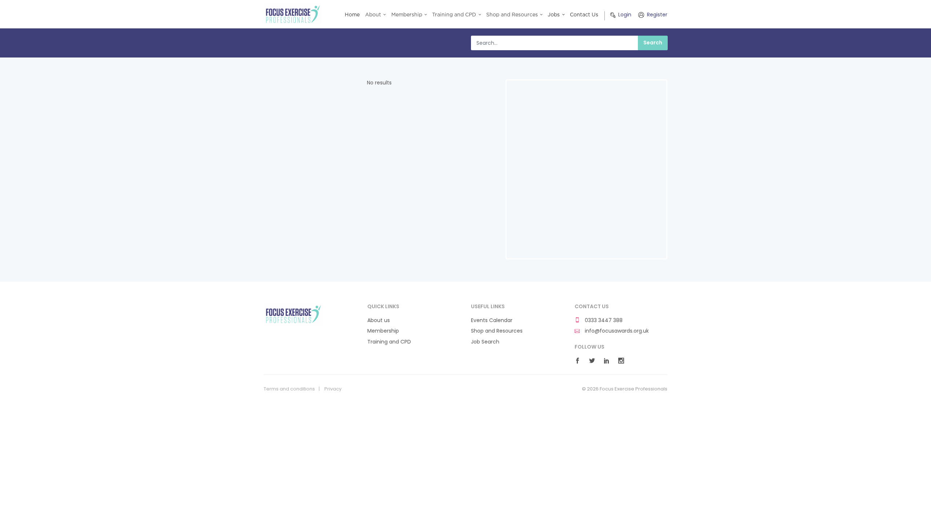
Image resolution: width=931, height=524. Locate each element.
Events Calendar (491, 320)
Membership (383, 331)
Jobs (554, 15)
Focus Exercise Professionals (293, 14)
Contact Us (584, 15)
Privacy (332, 389)
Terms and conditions (289, 389)
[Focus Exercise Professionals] (293, 314)
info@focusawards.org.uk (616, 331)
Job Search (485, 341)
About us (378, 320)
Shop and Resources (497, 331)
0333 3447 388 (603, 320)
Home (352, 15)
